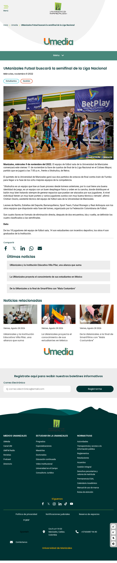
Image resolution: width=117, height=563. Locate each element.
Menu (56, 55)
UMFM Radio (9, 450)
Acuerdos (81, 462)
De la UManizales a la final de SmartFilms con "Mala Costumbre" (42, 288)
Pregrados (40, 441)
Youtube (71, 504)
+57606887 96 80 (89, 532)
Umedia (14, 25)
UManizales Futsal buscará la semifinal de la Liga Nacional (48, 25)
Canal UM (7, 446)
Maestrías (40, 450)
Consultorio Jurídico (45, 473)
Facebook (43, 504)
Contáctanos (21, 542)
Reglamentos (83, 453)
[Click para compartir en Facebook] (5, 248)
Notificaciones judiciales (58, 514)
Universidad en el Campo (47, 468)
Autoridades (82, 441)
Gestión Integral (84, 467)
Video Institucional (44, 464)
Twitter (48, 504)
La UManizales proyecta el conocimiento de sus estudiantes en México (46, 276)
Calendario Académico (87, 483)
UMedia (6, 441)
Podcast (7, 459)
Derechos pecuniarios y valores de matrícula (87, 472)
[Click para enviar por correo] (40, 248)
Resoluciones (83, 458)
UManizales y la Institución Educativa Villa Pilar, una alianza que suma (45, 265)
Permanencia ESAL (85, 479)
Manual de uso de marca (88, 487)
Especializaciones (44, 446)
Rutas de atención (85, 492)
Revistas (7, 455)
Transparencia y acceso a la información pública (89, 447)
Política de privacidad (26, 514)
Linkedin (60, 504)
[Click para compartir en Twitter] (14, 248)
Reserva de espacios (89, 514)
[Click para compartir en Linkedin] (23, 248)
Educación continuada (46, 459)
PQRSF (26, 520)
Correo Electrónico (14, 382)
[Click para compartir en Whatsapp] (31, 248)
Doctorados (41, 455)
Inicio (5, 25)
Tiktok (65, 504)
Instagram (54, 504)
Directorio (7, 464)
